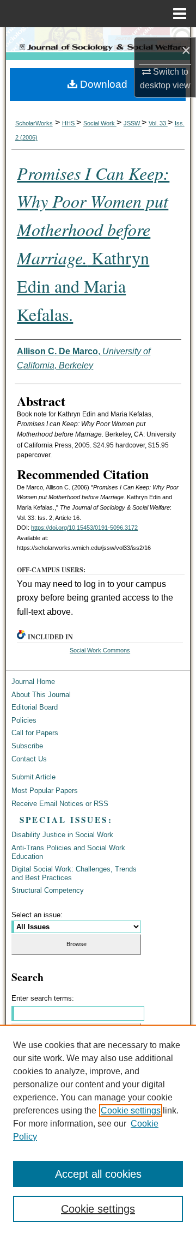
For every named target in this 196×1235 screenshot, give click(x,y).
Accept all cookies (98, 1174)
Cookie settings (131, 1110)
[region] (98, 1130)
